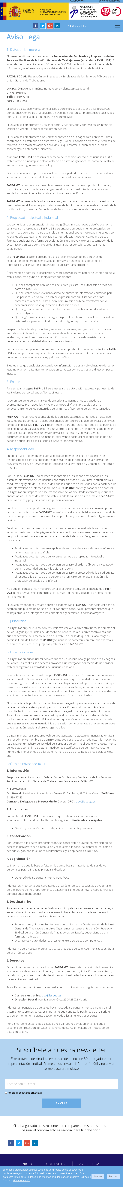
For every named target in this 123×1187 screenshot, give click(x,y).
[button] (78, 26)
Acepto (98, 1176)
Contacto (55, 1163)
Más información (21, 1180)
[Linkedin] (57, 26)
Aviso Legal (90, 1163)
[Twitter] (43, 26)
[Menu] (117, 28)
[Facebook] (35, 26)
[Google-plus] (50, 26)
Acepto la (25, 1092)
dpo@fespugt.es (86, 801)
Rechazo (113, 1176)
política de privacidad (30, 1092)
